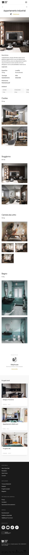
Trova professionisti (6, 484)
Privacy (3, 499)
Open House (4, 473)
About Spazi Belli (5, 468)
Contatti (4, 475)
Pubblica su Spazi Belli (7, 515)
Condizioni (4, 502)
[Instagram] (3, 527)
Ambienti (4, 486)
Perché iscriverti (5, 512)
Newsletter (4, 470)
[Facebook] (17, 527)
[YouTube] (8, 527)
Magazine (4, 491)
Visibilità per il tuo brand (7, 517)
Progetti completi (6, 488)
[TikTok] (12, 527)
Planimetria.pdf (6, 82)
